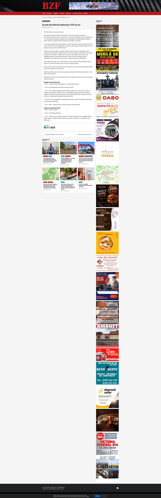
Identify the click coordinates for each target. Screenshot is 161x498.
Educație (45, 156)
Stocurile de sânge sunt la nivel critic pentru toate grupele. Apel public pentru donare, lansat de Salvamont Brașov (68, 187)
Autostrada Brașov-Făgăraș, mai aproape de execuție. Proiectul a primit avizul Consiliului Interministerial (50, 186)
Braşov (45, 182)
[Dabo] (107, 117)
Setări (104, 496)
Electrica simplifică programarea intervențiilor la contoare (86, 185)
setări (88, 496)
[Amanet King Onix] (107, 347)
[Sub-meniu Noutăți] (51, 13)
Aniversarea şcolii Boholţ (84, 134)
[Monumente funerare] (107, 94)
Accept (97, 496)
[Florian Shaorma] (107, 253)
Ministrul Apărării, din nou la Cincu (55, 134)
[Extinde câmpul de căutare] (118, 13)
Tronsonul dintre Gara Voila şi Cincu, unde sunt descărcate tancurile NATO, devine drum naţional (86, 160)
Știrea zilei (68, 156)
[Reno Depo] (107, 384)
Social (50, 156)
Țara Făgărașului (49, 17)
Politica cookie (60, 488)
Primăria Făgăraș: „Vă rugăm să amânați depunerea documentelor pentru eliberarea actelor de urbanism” (68, 161)
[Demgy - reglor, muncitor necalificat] (107, 300)
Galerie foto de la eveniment (56, 32)
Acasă (43, 17)
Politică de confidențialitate (49, 488)
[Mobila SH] (107, 70)
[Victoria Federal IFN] (107, 454)
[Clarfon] (94, 9)
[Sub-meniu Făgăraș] (58, 13)
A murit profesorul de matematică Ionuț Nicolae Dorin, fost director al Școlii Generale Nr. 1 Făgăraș (50, 160)
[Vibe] (107, 431)
